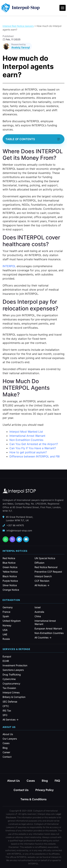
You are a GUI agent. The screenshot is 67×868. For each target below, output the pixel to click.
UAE (5, 634)
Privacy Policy (44, 790)
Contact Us (21, 790)
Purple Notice (10, 580)
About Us (8, 734)
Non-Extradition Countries (49, 633)
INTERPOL (9, 266)
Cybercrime (9, 679)
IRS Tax (7, 710)
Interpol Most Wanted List (26, 431)
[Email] (26, 539)
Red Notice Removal (46, 567)
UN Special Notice (45, 558)
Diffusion (39, 562)
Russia (6, 638)
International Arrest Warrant (27, 435)
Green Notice (10, 567)
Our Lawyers (10, 738)
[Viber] (12, 539)
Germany (8, 607)
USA (5, 629)
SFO (5, 715)
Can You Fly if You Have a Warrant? (32, 448)
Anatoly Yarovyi (20, 47)
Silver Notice (10, 585)
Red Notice (9, 558)
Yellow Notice (10, 571)
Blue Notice (9, 562)
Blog (5, 747)
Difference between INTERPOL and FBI (34, 456)
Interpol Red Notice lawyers (18, 25)
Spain (6, 616)
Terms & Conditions (33, 799)
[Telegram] (19, 539)
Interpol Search (43, 576)
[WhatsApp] (5, 539)
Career (6, 752)
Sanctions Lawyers (13, 669)
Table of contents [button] (20, 139)
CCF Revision (42, 580)
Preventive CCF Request (48, 571)
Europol (7, 656)
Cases (6, 743)
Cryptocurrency (11, 683)
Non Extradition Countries (26, 440)
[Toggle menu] (62, 8)
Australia (39, 611)
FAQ (57, 780)
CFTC (6, 706)
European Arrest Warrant (48, 628)
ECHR (6, 660)
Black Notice (10, 576)
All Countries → (43, 637)
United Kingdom (12, 620)
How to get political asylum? (28, 452)
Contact (7, 756)
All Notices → (42, 585)
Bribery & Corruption (14, 696)
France (6, 611)
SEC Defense (10, 701)
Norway (7, 625)
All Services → (10, 719)
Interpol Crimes (11, 692)
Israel (38, 607)
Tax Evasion (9, 688)
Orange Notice (11, 589)
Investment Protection (15, 665)
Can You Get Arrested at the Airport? (33, 444)
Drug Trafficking (12, 674)
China (38, 616)
